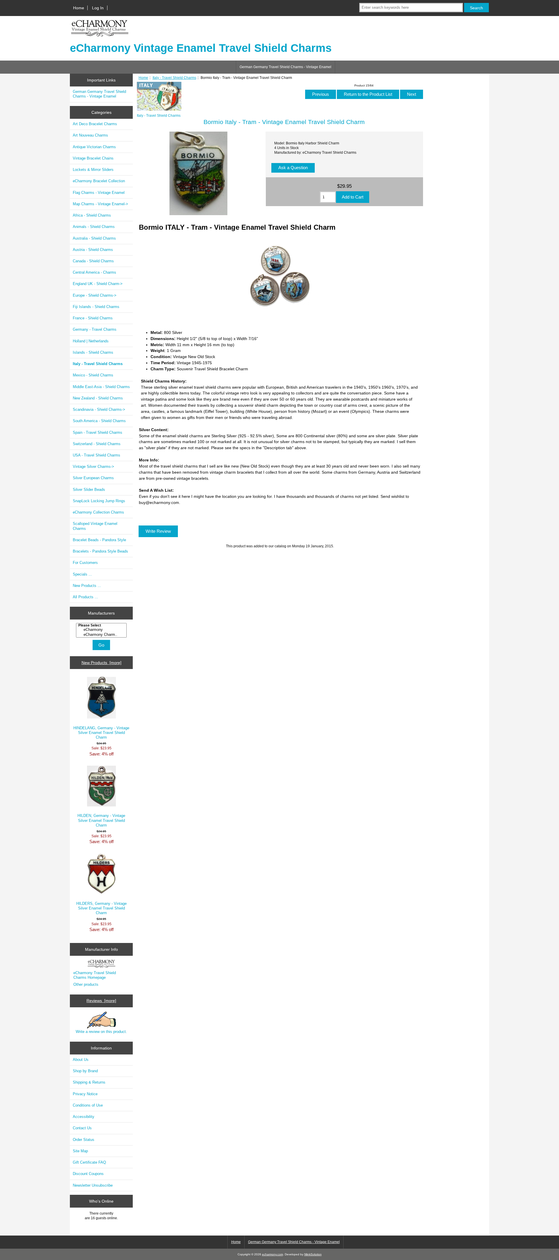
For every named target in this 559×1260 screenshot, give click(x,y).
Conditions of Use (88, 1105)
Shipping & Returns (89, 1082)
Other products (85, 984)
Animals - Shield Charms (94, 226)
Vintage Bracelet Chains (93, 158)
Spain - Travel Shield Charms (97, 432)
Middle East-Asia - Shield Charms (101, 387)
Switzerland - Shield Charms (97, 444)
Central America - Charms (94, 272)
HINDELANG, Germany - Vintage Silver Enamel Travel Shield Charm (101, 732)
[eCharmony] (102, 629)
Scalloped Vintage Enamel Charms (95, 525)
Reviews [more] (101, 1000)
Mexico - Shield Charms (93, 375)
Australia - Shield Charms (94, 238)
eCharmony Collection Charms (98, 512)
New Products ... (87, 585)
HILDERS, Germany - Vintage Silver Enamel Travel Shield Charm (101, 908)
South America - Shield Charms (99, 421)
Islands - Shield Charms (93, 352)
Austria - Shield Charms (93, 249)
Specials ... (82, 574)
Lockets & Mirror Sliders (93, 169)
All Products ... (85, 597)
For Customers (85, 562)
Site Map (80, 1151)
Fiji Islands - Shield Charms (96, 307)
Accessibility (83, 1116)
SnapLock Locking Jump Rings (99, 501)
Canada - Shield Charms (93, 261)
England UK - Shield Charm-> (98, 284)
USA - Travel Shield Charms (96, 455)
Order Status (83, 1139)
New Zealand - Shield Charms (98, 398)
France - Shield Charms (93, 318)
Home (78, 8)
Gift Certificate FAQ (89, 1162)
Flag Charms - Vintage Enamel (99, 192)
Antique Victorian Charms (94, 147)
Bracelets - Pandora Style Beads (100, 551)
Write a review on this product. (101, 1031)
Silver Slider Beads (89, 489)
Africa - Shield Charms (92, 215)
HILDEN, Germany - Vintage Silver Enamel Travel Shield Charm (101, 820)
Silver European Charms (93, 478)
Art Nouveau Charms (90, 135)
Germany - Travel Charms (94, 329)
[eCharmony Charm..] (102, 634)
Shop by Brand (85, 1071)
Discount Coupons (88, 1173)
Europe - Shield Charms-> (94, 295)
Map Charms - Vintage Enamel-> (100, 204)
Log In (98, 8)
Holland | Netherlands (91, 341)
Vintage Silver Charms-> (93, 466)
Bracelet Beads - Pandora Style (99, 540)
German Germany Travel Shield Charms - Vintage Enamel (285, 67)
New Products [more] (101, 662)
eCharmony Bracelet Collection (99, 181)
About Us (81, 1059)
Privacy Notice (85, 1094)
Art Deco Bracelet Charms (95, 124)
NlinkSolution (313, 1254)
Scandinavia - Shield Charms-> (99, 409)
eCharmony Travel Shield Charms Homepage (94, 975)
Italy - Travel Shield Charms (174, 77)
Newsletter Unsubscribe (93, 1185)
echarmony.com (272, 1254)
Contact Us (82, 1128)
